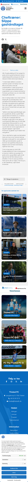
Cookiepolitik (10, 480)
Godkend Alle (14, 468)
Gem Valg (14, 477)
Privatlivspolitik (17, 480)
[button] (3, 39)
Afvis (14, 472)
